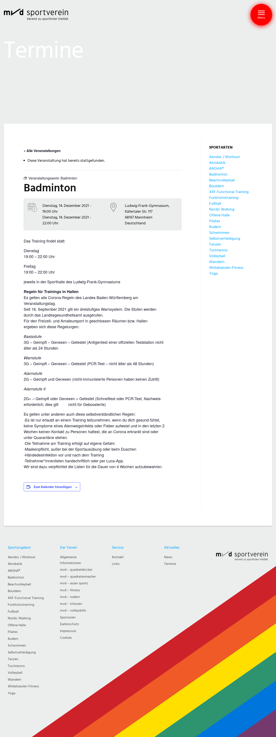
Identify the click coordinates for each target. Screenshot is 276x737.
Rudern (215, 227)
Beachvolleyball (222, 180)
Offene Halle (219, 215)
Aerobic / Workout (224, 157)
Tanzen (215, 244)
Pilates (214, 221)
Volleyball (217, 256)
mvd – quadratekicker (76, 569)
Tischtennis (218, 250)
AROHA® (216, 168)
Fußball (215, 203)
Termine (170, 564)
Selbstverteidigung (224, 238)
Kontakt (118, 557)
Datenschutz (69, 624)
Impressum (68, 631)
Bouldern (216, 186)
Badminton (218, 174)
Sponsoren (68, 617)
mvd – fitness (70, 590)
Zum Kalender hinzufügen (53, 487)
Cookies (66, 638)
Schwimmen (219, 232)
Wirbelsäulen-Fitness (226, 267)
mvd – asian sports (74, 583)
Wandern (216, 262)
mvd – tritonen (71, 604)
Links (116, 564)
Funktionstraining (223, 197)
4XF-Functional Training (229, 192)
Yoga (213, 273)
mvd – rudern (70, 597)
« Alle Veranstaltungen (42, 150)
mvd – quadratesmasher (78, 576)
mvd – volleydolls (73, 610)
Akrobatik (217, 162)
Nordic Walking (221, 209)
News (168, 557)
